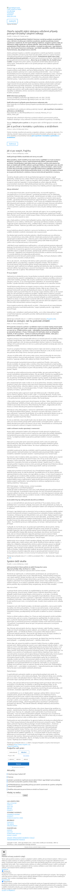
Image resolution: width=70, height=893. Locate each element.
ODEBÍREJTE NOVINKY (13, 814)
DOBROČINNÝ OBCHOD (14, 833)
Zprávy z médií (24, 153)
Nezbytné (7, 871)
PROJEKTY (10, 810)
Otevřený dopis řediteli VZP (17, 774)
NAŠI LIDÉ (10, 807)
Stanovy (10, 777)
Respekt (49, 319)
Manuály (21, 129)
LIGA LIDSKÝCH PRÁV (14, 9)
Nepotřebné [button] (6, 880)
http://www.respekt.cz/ (22, 744)
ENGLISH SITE (11, 16)
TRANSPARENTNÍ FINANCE (16, 840)
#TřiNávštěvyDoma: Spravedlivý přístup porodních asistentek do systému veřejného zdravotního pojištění (35, 785)
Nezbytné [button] (5, 869)
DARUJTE (9, 830)
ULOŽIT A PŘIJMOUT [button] (8, 890)
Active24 (33, 844)
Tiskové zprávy (24, 36)
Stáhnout (12, 144)
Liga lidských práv (26, 842)
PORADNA (10, 13)
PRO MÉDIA (10, 824)
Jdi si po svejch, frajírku (19, 150)
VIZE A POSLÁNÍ (11, 803)
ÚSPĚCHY (9, 805)
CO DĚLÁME (11, 11)
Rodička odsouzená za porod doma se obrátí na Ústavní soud (28, 789)
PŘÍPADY (9, 808)
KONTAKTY (10, 816)
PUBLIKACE (10, 822)
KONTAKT (10, 15)
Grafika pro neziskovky (46, 842)
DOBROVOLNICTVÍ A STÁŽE (15, 818)
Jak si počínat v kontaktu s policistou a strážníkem (32, 126)
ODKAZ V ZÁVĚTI (12, 835)
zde (54, 319)
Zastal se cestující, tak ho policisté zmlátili (28, 320)
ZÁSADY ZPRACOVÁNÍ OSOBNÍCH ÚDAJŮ (20, 838)
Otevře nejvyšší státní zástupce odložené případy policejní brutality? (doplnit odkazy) (32, 32)
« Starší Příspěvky (13, 746)
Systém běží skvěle (16, 561)
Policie (26, 129)
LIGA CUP (10, 832)
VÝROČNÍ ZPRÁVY (12, 826)
